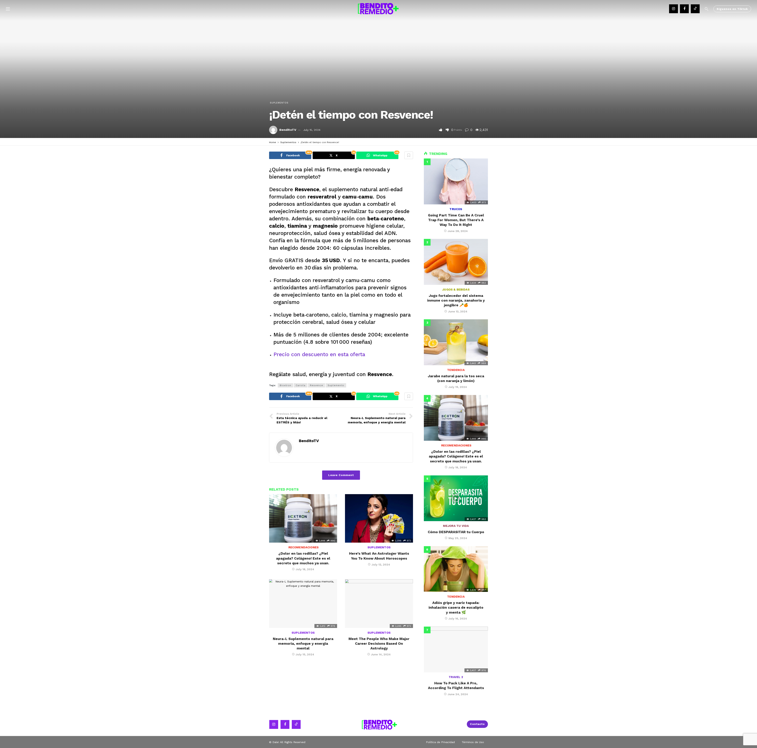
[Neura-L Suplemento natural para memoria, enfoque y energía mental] (303, 603)
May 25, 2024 (457, 538)
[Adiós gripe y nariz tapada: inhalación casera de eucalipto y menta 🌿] (456, 569)
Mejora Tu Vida (456, 526)
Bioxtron (285, 385)
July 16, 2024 (457, 618)
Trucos (455, 209)
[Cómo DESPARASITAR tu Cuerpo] (456, 498)
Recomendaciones (303, 547)
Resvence (316, 385)
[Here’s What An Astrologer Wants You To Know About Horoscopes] (379, 518)
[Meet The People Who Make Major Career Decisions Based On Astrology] (379, 603)
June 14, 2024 (381, 654)
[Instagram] (673, 8)
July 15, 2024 (311, 129)
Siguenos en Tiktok (732, 8)
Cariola (300, 385)
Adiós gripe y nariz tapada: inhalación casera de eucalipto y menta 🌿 (456, 607)
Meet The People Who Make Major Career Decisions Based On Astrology (379, 643)
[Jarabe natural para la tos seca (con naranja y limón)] (456, 342)
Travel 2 (456, 677)
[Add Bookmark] (408, 155)
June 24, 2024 (458, 694)
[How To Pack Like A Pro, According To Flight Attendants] (456, 649)
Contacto (477, 724)
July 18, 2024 (305, 569)
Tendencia (456, 370)
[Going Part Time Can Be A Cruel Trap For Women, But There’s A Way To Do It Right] (456, 181)
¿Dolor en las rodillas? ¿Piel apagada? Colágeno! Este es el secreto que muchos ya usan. (303, 558)
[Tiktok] (695, 8)
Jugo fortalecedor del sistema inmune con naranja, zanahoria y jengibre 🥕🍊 (456, 300)
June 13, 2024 (457, 311)
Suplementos (279, 103)
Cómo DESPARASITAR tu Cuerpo (456, 532)
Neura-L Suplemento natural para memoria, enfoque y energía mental (303, 643)
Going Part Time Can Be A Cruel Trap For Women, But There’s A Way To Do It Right (456, 220)
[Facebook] (684, 8)
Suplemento (336, 385)
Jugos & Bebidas (456, 289)
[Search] (706, 9)
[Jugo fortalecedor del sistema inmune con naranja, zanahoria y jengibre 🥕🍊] (456, 262)
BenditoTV (287, 130)
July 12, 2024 (381, 564)
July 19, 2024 (457, 386)
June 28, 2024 (458, 231)
